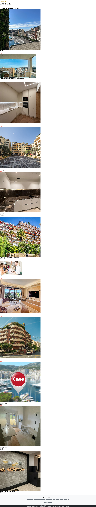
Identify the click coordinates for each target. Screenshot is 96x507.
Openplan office (61, 1)
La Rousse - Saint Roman (49, 499)
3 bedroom (48, 1)
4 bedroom (52, 1)
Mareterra (28, 499)
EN (94, 1)
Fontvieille (39, 499)
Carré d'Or (31, 499)
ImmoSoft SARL (44, 505)
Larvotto (54, 499)
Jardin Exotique (43, 499)
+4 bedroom (56, 1)
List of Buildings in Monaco (48, 502)
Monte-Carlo (65, 499)
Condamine (35, 499)
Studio (38, 1)
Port (68, 499)
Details (1, 53)
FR (93, 1)
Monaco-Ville (57, 499)
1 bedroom (41, 1)
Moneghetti (61, 499)
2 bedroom (45, 1)
